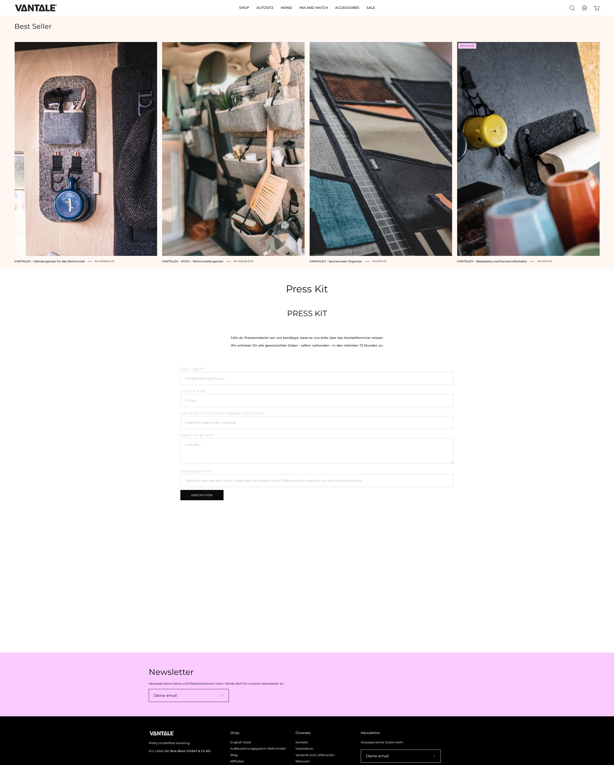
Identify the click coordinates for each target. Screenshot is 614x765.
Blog (234, 755)
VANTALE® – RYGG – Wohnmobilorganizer (193, 261)
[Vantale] (36, 8)
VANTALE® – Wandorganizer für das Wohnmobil (49, 261)
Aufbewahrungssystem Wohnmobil (258, 748)
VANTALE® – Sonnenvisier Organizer (335, 261)
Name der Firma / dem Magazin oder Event (222, 413)
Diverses (302, 733)
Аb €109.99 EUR (104, 261)
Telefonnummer (195, 471)
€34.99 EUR (544, 261)
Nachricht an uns (196, 435)
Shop (234, 733)
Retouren (302, 761)
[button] (244, 8)
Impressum (304, 748)
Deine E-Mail (192, 391)
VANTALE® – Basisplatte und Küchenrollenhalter (492, 261)
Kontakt (301, 742)
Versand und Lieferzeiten (315, 755)
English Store (240, 742)
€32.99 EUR (379, 261)
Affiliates (237, 761)
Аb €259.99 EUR (243, 261)
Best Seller (33, 26)
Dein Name (191, 369)
